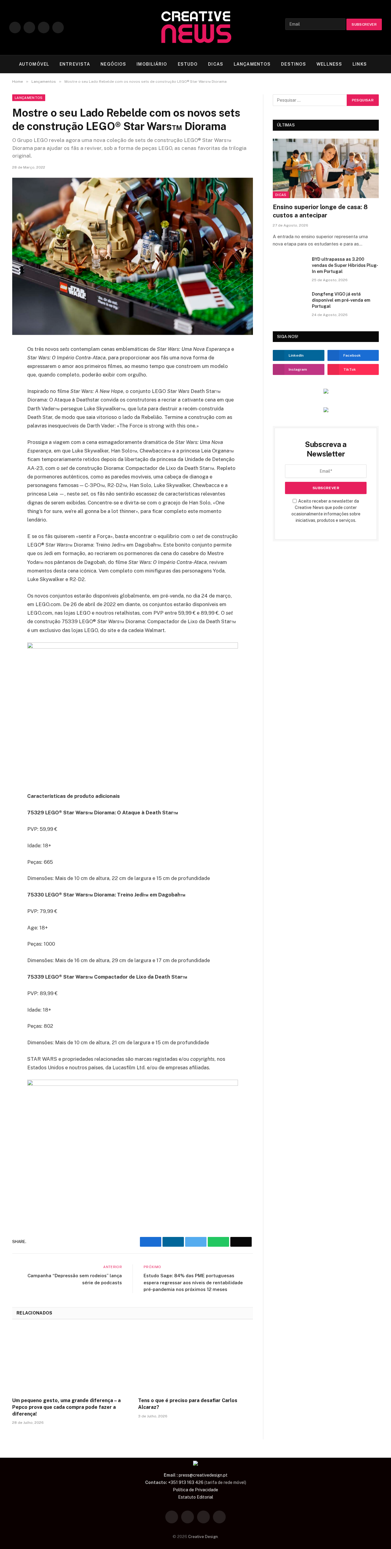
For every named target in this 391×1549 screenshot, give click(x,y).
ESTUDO (188, 64)
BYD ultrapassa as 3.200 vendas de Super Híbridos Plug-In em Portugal (345, 265)
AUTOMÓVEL (34, 64)
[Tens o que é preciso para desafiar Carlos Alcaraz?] (195, 1360)
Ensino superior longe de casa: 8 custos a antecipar (320, 211)
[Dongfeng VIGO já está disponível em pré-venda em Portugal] (289, 302)
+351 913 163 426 (185, 1482)
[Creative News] (195, 27)
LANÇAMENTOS (252, 64)
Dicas (281, 195)
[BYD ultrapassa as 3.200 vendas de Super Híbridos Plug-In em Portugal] (289, 267)
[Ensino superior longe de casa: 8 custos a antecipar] (326, 168)
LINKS (360, 64)
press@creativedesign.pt (203, 1475)
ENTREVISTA (75, 64)
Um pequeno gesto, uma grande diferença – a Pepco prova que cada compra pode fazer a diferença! (66, 1407)
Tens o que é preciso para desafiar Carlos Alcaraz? (187, 1404)
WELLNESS (329, 64)
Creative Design (203, 1536)
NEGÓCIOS (113, 64)
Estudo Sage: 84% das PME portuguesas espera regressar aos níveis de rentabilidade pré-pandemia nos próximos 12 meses (193, 1282)
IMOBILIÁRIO (152, 64)
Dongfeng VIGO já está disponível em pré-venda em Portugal (341, 300)
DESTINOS (293, 64)
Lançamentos (29, 98)
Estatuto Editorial (195, 1497)
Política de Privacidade (195, 1489)
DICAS (215, 64)
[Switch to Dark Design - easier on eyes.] (381, 64)
